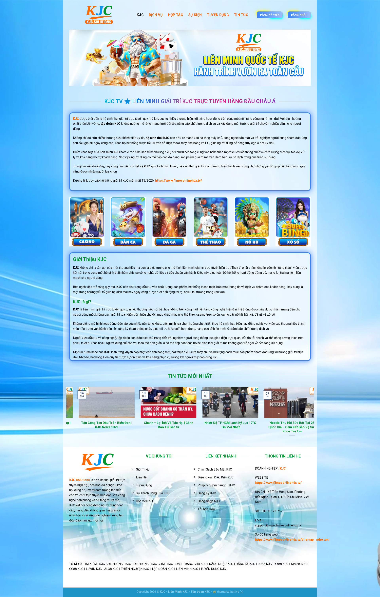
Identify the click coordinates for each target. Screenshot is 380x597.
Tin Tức (241, 15)
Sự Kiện (195, 15)
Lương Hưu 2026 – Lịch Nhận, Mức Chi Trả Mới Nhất (174, 425)
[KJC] (100, 15)
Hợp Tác (175, 15)
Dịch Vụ (156, 15)
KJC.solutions (79, 480)
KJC (140, 15)
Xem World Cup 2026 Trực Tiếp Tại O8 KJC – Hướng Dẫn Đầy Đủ (236, 425)
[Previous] (68, 416)
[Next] (311, 416)
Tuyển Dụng (218, 15)
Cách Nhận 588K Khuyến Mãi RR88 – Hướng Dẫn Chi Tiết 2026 (298, 425)
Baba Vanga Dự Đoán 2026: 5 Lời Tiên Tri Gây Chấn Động (112, 425)
